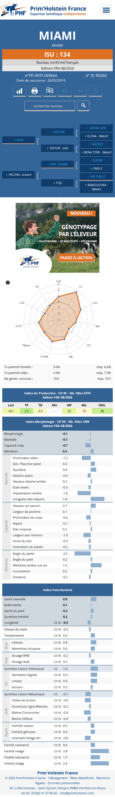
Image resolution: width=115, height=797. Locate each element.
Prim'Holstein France (57, 772)
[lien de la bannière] (57, 271)
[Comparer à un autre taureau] (49, 90)
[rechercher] (83, 105)
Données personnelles (64, 783)
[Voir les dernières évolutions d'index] (80, 90)
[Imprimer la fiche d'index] (34, 90)
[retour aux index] (19, 90)
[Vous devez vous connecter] (95, 90)
